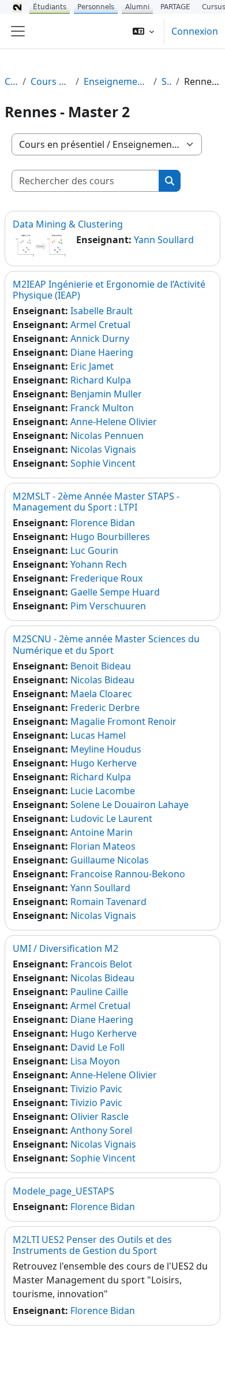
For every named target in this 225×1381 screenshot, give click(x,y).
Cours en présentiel (50, 81)
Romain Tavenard (108, 901)
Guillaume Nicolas (109, 860)
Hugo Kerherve (103, 763)
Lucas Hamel (98, 735)
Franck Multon (102, 407)
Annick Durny (99, 338)
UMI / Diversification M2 (65, 948)
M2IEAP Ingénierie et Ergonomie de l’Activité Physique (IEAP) (109, 289)
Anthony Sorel (101, 1130)
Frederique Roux (106, 578)
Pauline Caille (99, 991)
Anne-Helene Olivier (113, 421)
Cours (11, 81)
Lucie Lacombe (102, 790)
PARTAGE (175, 7)
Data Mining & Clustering (68, 224)
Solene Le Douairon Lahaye (129, 804)
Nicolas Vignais (103, 449)
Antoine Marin (101, 832)
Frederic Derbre (105, 707)
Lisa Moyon (95, 1061)
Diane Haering (101, 352)
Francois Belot (101, 964)
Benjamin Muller (106, 394)
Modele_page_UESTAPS (63, 1191)
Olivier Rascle (99, 1116)
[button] (143, 31)
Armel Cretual (100, 324)
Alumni (137, 7)
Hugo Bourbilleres (110, 536)
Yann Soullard (164, 239)
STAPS (166, 81)
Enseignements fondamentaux (116, 81)
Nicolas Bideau (102, 679)
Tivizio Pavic (96, 1088)
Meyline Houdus (105, 749)
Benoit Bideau (100, 666)
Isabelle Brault (101, 310)
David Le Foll (97, 1047)
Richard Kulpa (100, 380)
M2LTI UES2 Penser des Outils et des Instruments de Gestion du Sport (92, 1245)
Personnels (95, 7)
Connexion (194, 31)
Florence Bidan (102, 522)
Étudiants (49, 7)
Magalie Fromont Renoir (123, 721)
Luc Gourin (94, 550)
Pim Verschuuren (108, 606)
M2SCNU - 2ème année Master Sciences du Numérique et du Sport (106, 644)
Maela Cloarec (101, 693)
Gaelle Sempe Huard (115, 592)
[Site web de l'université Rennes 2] (17, 7)
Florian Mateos (103, 846)
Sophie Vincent (103, 463)
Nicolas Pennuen (107, 435)
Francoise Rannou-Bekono (127, 874)
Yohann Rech (98, 564)
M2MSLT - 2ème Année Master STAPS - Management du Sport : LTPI (96, 501)
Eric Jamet (92, 366)
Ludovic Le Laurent (111, 818)
